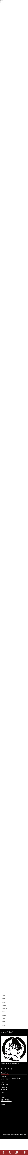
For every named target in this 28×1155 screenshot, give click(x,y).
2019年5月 (4, 1025)
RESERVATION (17, 1153)
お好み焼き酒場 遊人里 (13, 1134)
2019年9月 (4, 1012)
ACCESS (10, 1153)
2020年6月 (4, 998)
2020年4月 (4, 1005)
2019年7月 (4, 1018)
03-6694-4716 (4, 1084)
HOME (3, 1153)
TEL (24, 1153)
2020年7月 (4, 995)
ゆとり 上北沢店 (5, 1099)
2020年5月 (4, 1002)
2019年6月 (4, 1021)
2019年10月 (4, 1008)
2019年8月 (4, 1015)
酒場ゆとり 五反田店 (6, 1101)
